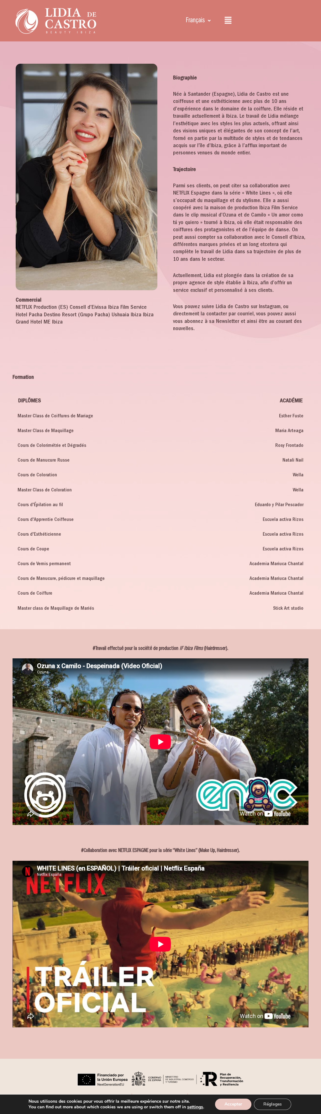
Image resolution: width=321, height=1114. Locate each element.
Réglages (272, 1104)
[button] (198, 20)
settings (195, 1107)
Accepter (233, 1104)
